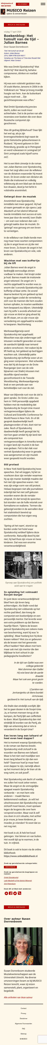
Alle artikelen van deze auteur (18, 997)
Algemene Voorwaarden (23, 1024)
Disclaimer (23, 1018)
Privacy (23, 1013)
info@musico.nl (7, 3)
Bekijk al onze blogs (16, 25)
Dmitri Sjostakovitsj (11, 877)
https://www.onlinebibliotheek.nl (20, 856)
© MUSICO (23, 1039)
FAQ (23, 1029)
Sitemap (24, 1034)
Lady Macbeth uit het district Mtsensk (18, 881)
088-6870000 (6, 6)
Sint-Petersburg (9, 884)
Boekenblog (10, 867)
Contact (23, 1008)
